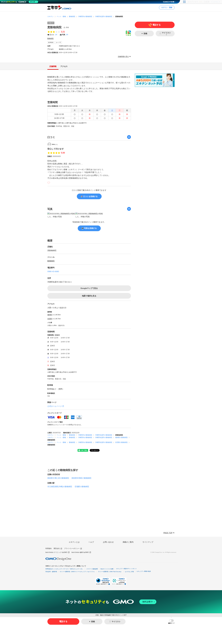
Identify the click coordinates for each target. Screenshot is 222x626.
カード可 (58, 42)
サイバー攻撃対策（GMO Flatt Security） (110, 571)
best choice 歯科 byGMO (80, 552)
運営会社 (57, 548)
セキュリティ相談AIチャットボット (126, 568)
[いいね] (48, 183)
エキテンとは (74, 542)
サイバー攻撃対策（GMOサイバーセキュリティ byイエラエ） (77, 571)
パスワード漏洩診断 (92, 569)
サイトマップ (147, 542)
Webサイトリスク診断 (106, 569)
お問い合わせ (108, 542)
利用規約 (48, 548)
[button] (171, 621)
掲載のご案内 (128, 542)
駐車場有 (50, 42)
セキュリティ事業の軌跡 (144, 571)
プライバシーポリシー (72, 548)
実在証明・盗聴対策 (51, 571)
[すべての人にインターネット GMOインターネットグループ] (204, 2)
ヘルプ (91, 542)
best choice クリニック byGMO (56, 552)
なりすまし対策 (129, 571)
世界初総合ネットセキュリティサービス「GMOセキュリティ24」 (64, 569)
